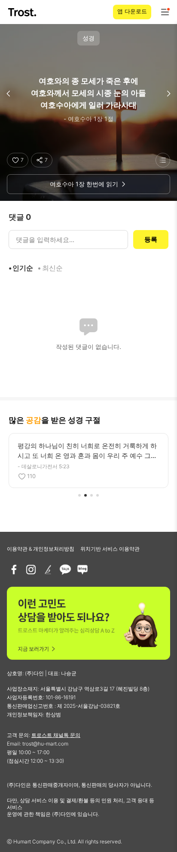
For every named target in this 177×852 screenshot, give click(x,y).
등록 (150, 239)
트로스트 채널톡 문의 (55, 735)
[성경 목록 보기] (163, 160)
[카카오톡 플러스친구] (65, 569)
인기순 (22, 268)
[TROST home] (23, 12)
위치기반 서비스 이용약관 (110, 549)
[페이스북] (14, 569)
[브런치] (48, 569)
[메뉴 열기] (165, 12)
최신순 (52, 268)
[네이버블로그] (82, 569)
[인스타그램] (31, 569)
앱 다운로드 (132, 11)
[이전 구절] (8, 93)
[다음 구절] (168, 93)
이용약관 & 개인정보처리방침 (40, 549)
